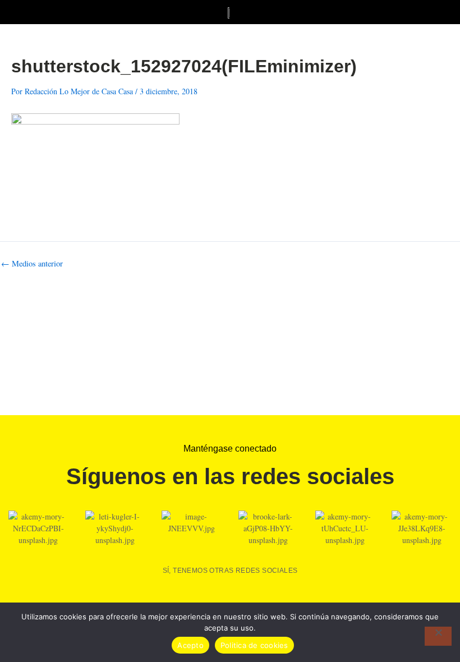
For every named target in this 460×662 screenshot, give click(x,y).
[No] (438, 636)
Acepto (190, 645)
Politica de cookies (254, 645)
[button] (14, 12)
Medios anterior (32, 264)
